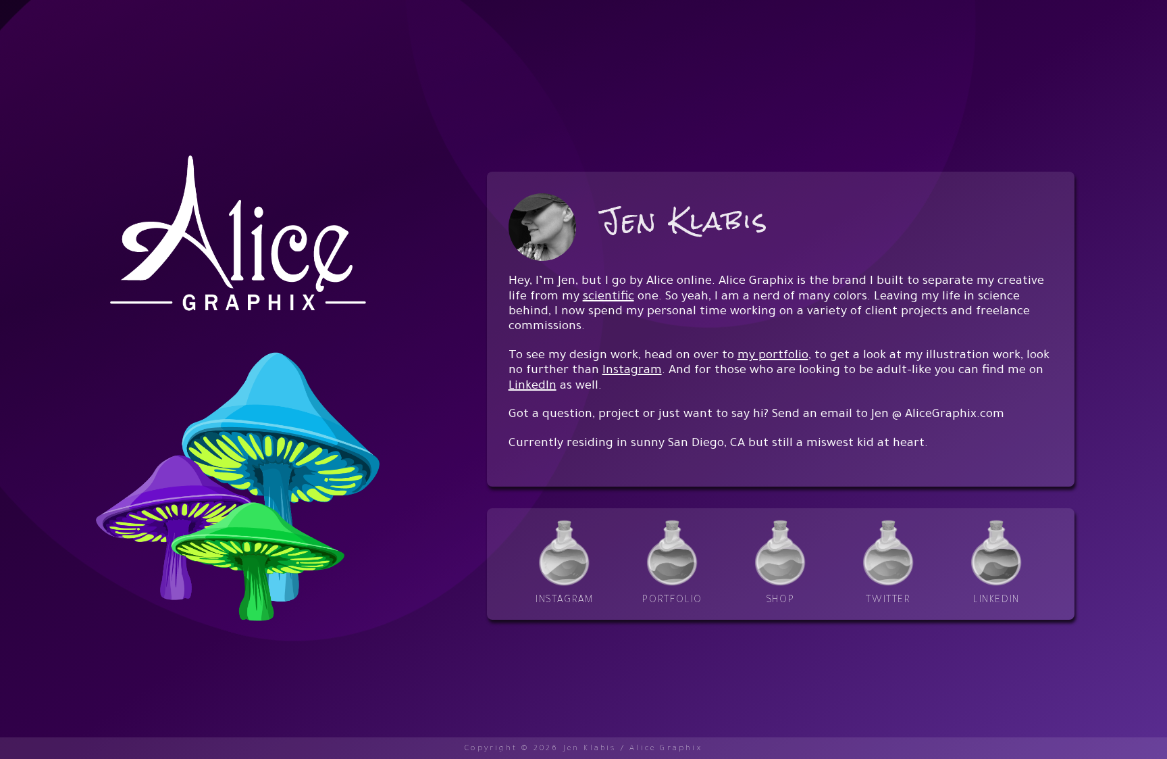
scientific (608, 297)
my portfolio (772, 356)
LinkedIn (532, 386)
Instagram (632, 371)
